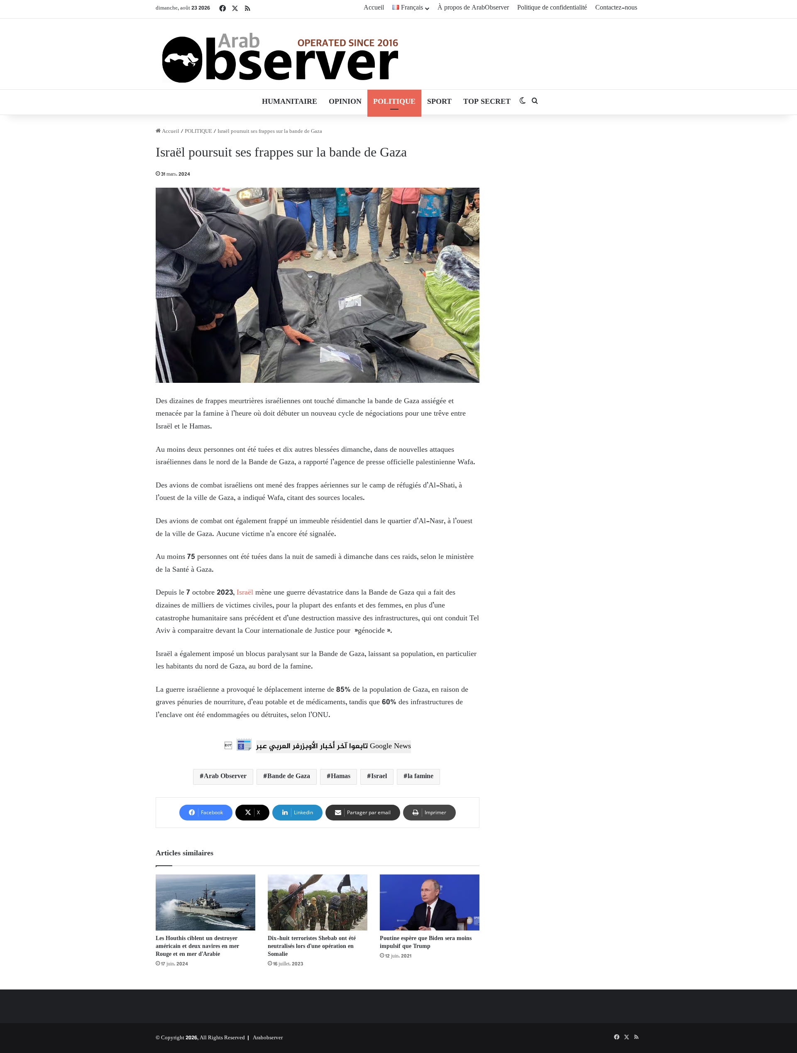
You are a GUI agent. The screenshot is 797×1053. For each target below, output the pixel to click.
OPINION (345, 102)
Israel (379, 776)
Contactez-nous (616, 8)
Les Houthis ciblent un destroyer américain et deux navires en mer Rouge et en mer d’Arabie (197, 946)
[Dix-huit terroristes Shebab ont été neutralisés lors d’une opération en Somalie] (317, 902)
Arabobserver (268, 1038)
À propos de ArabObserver (473, 8)
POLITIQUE (394, 102)
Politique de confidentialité (552, 8)
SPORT (439, 102)
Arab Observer (225, 776)
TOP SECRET (487, 102)
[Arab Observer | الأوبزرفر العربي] (280, 54)
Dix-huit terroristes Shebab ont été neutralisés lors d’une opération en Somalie (312, 946)
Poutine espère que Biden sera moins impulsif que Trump (426, 942)
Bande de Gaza (288, 776)
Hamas (340, 776)
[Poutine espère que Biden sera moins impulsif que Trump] (429, 902)
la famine (420, 776)
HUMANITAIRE (289, 102)
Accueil (374, 8)
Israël (245, 593)
